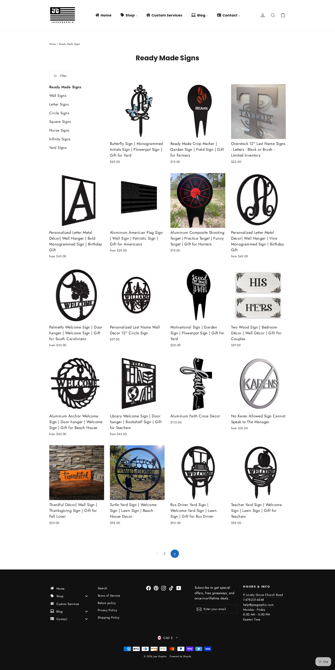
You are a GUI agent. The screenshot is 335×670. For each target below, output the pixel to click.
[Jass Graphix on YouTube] (178, 587)
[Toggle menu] (86, 596)
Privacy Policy (107, 610)
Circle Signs (59, 113)
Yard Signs (58, 147)
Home (52, 44)
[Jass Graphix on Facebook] (148, 587)
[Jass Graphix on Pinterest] (156, 587)
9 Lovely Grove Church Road (263, 595)
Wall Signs (57, 95)
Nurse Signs (59, 130)
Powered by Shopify (180, 656)
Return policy (107, 603)
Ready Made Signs (65, 87)
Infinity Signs (59, 139)
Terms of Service (109, 595)
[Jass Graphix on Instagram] (163, 587)
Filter (62, 76)
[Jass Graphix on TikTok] (171, 587)
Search (102, 588)
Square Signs (60, 121)
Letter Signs (59, 104)
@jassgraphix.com (261, 604)
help (246, 604)
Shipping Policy (108, 617)
